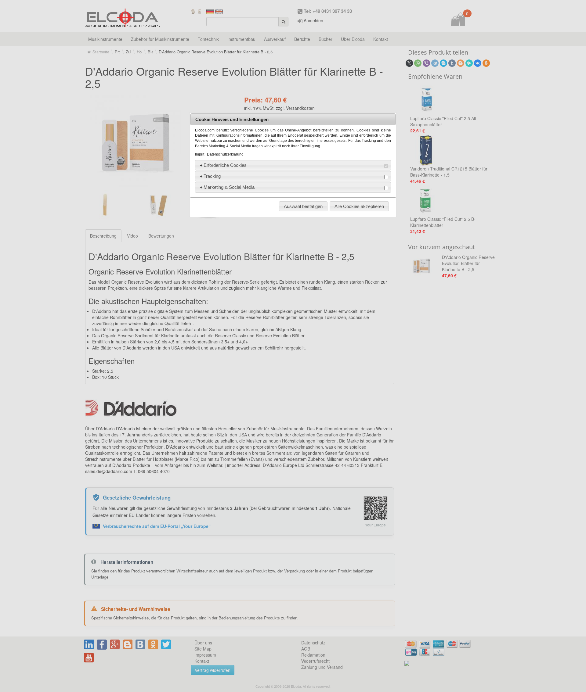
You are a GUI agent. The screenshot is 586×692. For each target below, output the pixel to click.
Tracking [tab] (212, 176)
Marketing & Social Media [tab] (229, 187)
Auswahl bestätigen (303, 206)
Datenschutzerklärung (225, 154)
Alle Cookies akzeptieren (359, 206)
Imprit (199, 154)
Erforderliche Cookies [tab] (225, 165)
